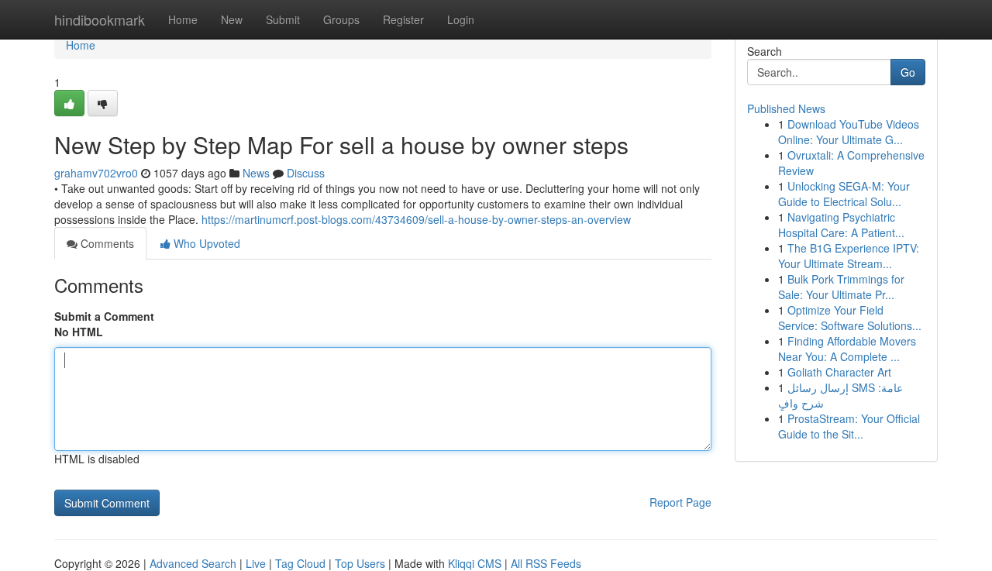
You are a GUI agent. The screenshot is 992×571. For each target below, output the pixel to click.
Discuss (306, 173)
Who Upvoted (205, 243)
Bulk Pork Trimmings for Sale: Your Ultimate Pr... (841, 286)
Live (256, 563)
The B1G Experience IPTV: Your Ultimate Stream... (848, 255)
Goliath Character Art (839, 372)
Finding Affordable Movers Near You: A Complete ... (847, 348)
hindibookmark (99, 19)
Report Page (680, 502)
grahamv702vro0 (96, 173)
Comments (106, 243)
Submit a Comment (104, 316)
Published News (786, 108)
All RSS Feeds (546, 563)
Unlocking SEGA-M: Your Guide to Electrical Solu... (844, 193)
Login (460, 19)
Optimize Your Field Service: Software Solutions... (849, 317)
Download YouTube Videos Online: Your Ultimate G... (848, 131)
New (232, 19)
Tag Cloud (300, 563)
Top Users (360, 563)
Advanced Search (193, 563)
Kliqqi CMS (474, 563)
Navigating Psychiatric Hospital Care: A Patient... (841, 224)
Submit (283, 19)
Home (183, 19)
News (256, 173)
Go (908, 72)
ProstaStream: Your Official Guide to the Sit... (849, 426)
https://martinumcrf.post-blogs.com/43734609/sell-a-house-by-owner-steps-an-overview (416, 219)
